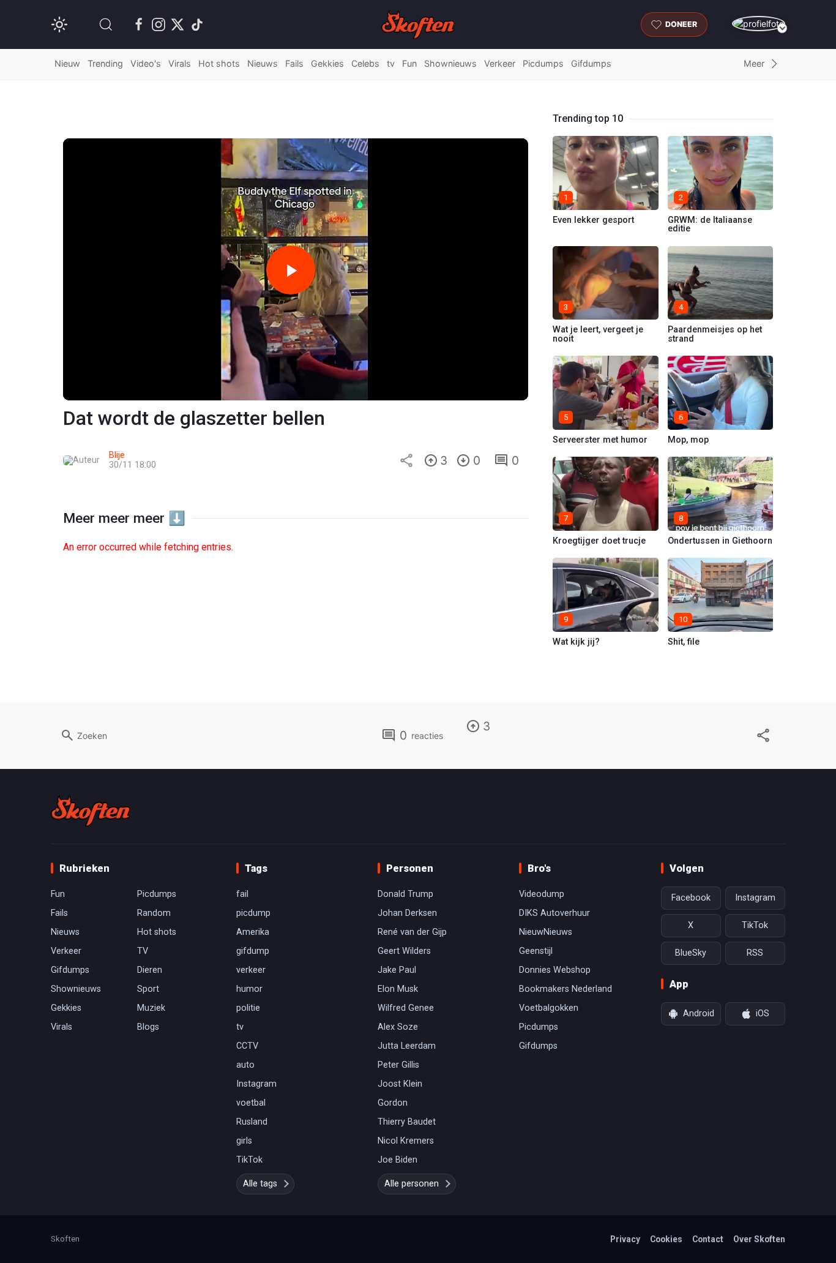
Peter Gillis (398, 1065)
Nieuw (67, 63)
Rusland (251, 1122)
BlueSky (690, 953)
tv (391, 63)
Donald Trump (405, 894)
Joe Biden (397, 1160)
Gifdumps (591, 63)
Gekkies (327, 63)
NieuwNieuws (545, 932)
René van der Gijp (412, 932)
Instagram (256, 1084)
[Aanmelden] (759, 23)
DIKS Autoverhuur (554, 913)
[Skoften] (90, 810)
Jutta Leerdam (407, 1046)
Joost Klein (400, 1084)
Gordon (393, 1103)
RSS (755, 953)
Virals (179, 63)
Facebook (691, 898)
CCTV (247, 1046)
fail (242, 894)
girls (244, 1141)
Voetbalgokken (548, 1008)
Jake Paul (397, 970)
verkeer (251, 970)
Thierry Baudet (407, 1122)
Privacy (625, 1239)
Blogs (148, 1027)
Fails (294, 63)
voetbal (251, 1103)
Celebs (365, 63)
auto (245, 1065)
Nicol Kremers (406, 1141)
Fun (409, 63)
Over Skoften (759, 1239)
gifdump (252, 951)
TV (142, 951)
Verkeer (499, 63)
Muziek (151, 1008)
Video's (145, 63)
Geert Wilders (404, 951)
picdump (253, 913)
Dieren (149, 970)
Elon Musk (398, 989)
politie (248, 1008)
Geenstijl (536, 951)
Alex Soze (398, 1027)
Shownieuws (450, 63)
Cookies (666, 1239)
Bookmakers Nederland (565, 989)
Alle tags (260, 1184)
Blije (117, 455)
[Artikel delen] (406, 460)
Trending (105, 63)
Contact (707, 1239)
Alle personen (411, 1184)
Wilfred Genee (406, 1008)
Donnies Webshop (555, 970)
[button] (106, 24)
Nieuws (262, 63)
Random (154, 913)
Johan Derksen (407, 913)
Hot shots (219, 63)
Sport (148, 989)
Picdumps (543, 63)
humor (249, 989)
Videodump (541, 894)
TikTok (249, 1160)
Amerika (252, 932)
